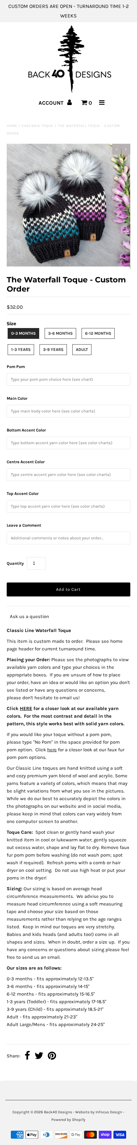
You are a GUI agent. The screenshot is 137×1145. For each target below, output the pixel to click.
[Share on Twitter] (38, 1056)
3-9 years (53, 349)
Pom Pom (16, 366)
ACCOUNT (52, 103)
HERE (26, 708)
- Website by (84, 1112)
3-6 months (60, 333)
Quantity (15, 563)
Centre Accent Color (26, 461)
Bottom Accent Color (26, 430)
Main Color (17, 398)
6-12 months (98, 333)
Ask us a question (29, 616)
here (52, 750)
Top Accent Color (23, 493)
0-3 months (23, 333)
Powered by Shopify (68, 1119)
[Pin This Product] (52, 1056)
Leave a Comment (24, 525)
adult (82, 349)
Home (12, 126)
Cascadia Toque (37, 126)
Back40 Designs (58, 1112)
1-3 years (21, 349)
